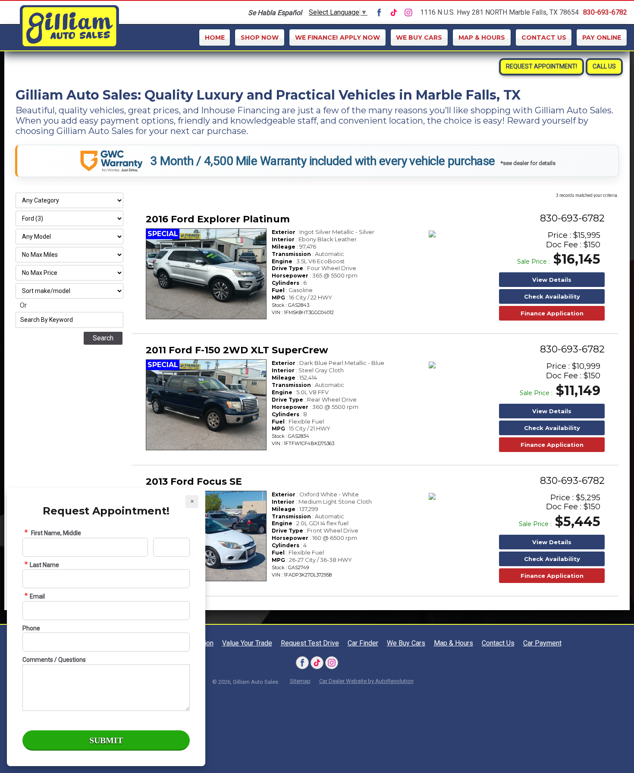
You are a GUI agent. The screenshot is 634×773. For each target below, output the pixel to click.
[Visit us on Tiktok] (393, 12)
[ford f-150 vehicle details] (206, 405)
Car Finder (363, 643)
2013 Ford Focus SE (194, 481)
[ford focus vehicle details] (206, 536)
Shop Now (260, 37)
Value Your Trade (247, 643)
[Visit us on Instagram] (408, 12)
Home (215, 37)
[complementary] (608, 747)
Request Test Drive (310, 643)
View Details (551, 279)
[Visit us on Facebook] (379, 12)
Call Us (604, 66)
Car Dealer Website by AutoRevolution (366, 681)
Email (37, 596)
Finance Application (552, 313)
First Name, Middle (55, 533)
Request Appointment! (541, 66)
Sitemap (300, 681)
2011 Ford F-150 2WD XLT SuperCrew (237, 350)
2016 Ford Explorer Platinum (218, 219)
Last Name (44, 564)
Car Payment (542, 643)
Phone (31, 628)
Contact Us (543, 37)
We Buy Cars (419, 37)
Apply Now (337, 37)
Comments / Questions (54, 659)
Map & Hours (481, 37)
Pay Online (601, 37)
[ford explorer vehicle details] (206, 274)
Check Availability (552, 296)
